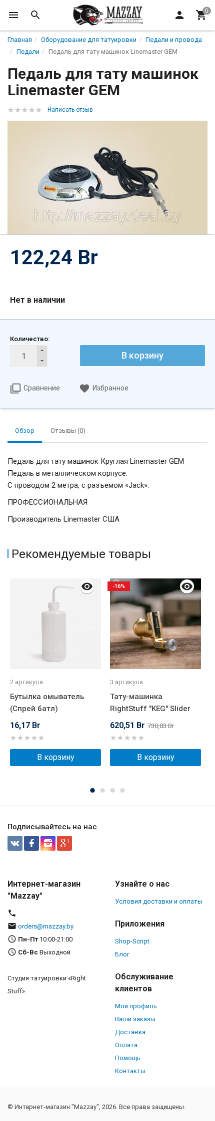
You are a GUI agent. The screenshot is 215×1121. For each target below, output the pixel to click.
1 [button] (93, 790)
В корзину (143, 355)
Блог (122, 954)
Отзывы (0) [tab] (68, 430)
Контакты (130, 1071)
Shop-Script (132, 941)
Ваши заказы (135, 1019)
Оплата (126, 1045)
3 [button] (113, 790)
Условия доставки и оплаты (158, 901)
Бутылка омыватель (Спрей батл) (47, 702)
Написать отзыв (70, 109)
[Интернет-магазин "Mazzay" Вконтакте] (15, 843)
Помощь (127, 1058)
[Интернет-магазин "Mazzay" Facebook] (31, 843)
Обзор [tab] (24, 430)
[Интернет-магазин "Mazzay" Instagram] (48, 843)
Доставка (130, 1032)
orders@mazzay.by (46, 926)
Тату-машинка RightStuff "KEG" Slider (150, 702)
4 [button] (123, 790)
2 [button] (103, 790)
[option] (58, 669)
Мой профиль (136, 1006)
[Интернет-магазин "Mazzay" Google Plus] (64, 843)
